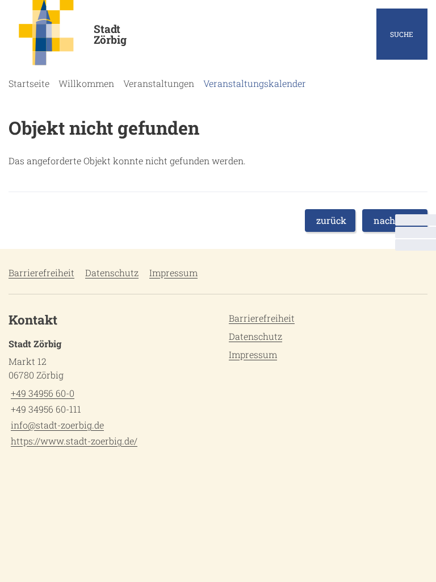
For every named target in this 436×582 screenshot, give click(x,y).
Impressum (173, 272)
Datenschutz (112, 272)
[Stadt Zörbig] (109, 393)
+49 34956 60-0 (41, 393)
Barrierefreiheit (41, 272)
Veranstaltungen (158, 83)
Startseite (29, 83)
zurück (331, 220)
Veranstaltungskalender (254, 83)
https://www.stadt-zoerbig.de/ (73, 441)
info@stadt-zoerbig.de (56, 425)
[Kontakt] (415, 220)
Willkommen (86, 83)
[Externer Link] (415, 232)
